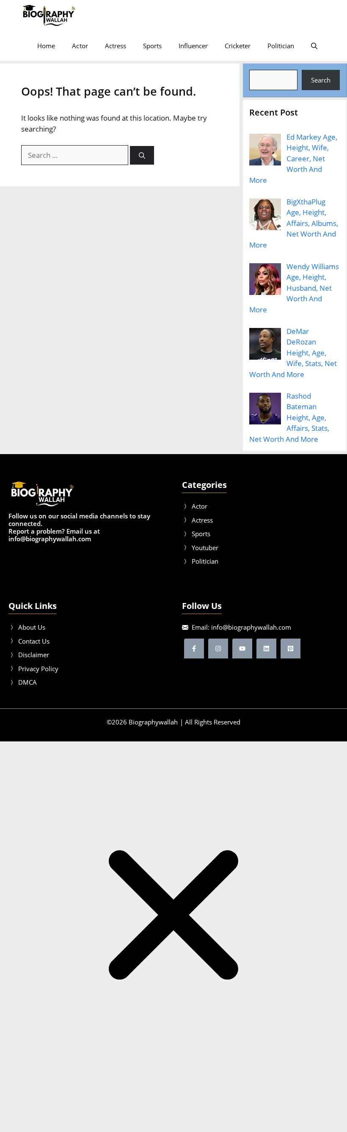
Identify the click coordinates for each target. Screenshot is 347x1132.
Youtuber (205, 547)
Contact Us (34, 641)
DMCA (27, 682)
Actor (80, 45)
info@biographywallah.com (251, 627)
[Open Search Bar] (314, 45)
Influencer (193, 45)
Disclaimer (33, 654)
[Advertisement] (173, 1110)
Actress (115, 45)
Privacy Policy (38, 668)
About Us (31, 627)
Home (46, 45)
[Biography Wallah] (48, 15)
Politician (280, 45)
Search (320, 80)
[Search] (142, 155)
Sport (199, 533)
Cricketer (238, 45)
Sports (152, 45)
